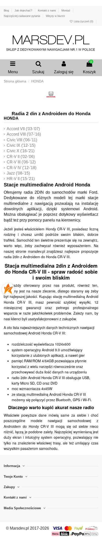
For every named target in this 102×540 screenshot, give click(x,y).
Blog (7, 10)
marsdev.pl (36, 251)
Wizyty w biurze (55, 15)
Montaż (66, 10)
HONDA (11, 118)
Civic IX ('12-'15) (21, 145)
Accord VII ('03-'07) (23, 129)
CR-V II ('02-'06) (21, 156)
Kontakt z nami (47, 10)
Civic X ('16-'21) (20, 151)
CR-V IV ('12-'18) (21, 168)
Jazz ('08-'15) (18, 173)
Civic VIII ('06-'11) (22, 140)
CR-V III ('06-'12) (21, 162)
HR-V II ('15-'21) (21, 179)
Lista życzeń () (83, 21)
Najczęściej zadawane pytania (22, 15)
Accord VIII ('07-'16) (24, 134)
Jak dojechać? (24, 10)
